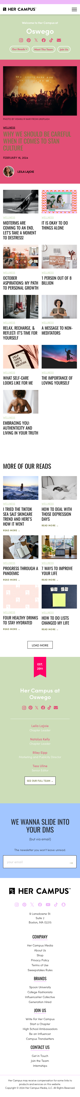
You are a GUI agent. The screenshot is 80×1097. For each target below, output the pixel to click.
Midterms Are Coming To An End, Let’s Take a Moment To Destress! (19, 230)
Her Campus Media (40, 945)
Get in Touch (40, 1056)
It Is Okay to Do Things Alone (55, 225)
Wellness (9, 127)
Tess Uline (40, 765)
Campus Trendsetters (40, 1039)
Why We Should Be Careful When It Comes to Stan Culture (37, 140)
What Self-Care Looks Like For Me (18, 380)
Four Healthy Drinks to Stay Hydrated (20, 620)
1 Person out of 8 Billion (57, 280)
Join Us (64, 49)
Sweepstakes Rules (40, 970)
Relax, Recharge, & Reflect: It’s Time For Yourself (20, 332)
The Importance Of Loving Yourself (57, 380)
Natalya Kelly (40, 739)
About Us (40, 950)
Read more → (11, 530)
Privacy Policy (40, 960)
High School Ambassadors (40, 1029)
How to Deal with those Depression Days (57, 514)
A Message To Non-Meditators (57, 330)
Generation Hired (40, 1002)
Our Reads (19, 49)
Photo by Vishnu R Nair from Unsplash (26, 119)
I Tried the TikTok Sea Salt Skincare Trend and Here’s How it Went (17, 516)
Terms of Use (40, 965)
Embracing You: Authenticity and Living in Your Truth (20, 427)
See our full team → (40, 780)
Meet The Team (43, 49)
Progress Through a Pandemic (20, 571)
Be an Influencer (40, 1034)
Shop (40, 955)
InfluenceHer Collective (40, 997)
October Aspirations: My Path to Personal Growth (20, 282)
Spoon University (40, 987)
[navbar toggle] (74, 9)
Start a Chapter (40, 1024)
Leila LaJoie (25, 171)
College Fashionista (40, 992)
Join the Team (40, 1061)
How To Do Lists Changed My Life (55, 620)
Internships (40, 1065)
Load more (40, 645)
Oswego (40, 30)
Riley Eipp (40, 752)
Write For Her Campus (40, 1019)
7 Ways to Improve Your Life (57, 571)
